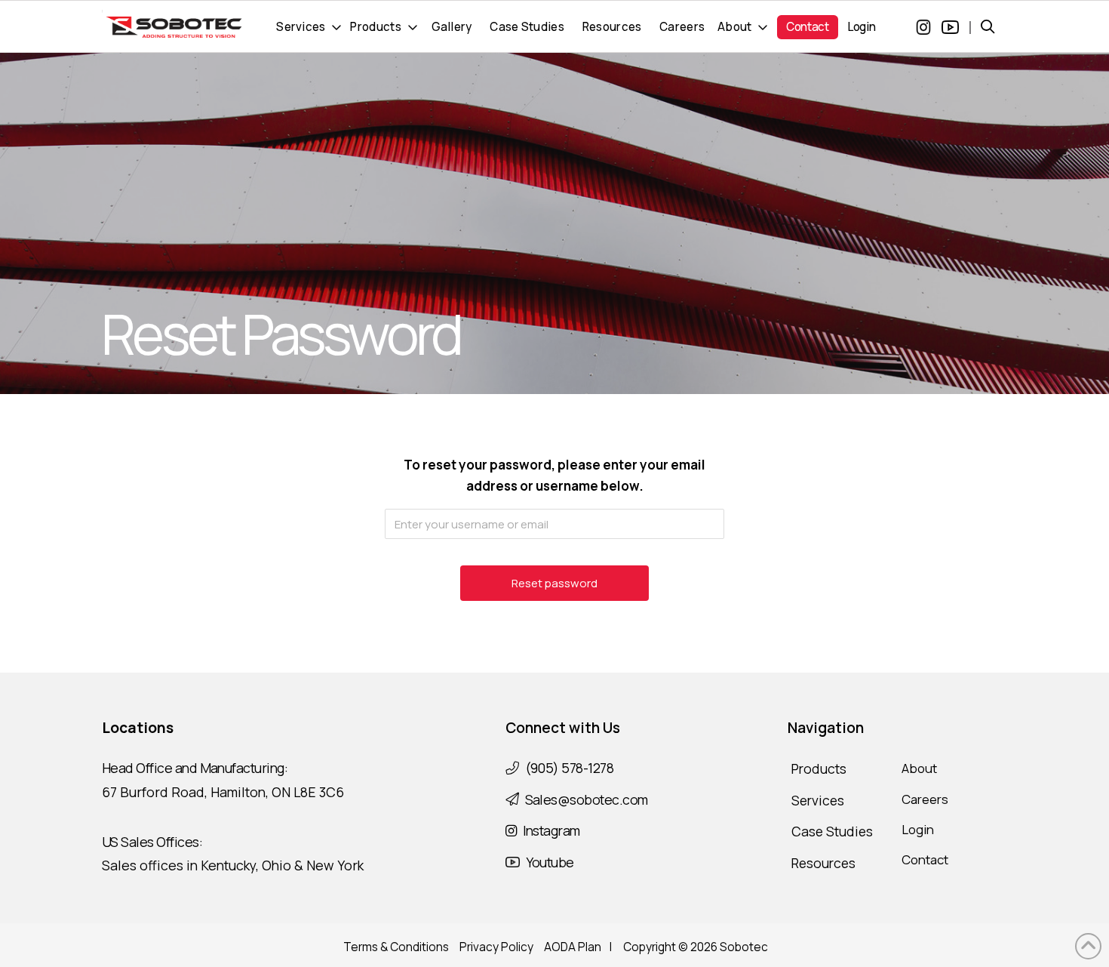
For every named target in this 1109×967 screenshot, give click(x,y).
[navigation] (309, 27)
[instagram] (922, 27)
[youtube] (950, 27)
